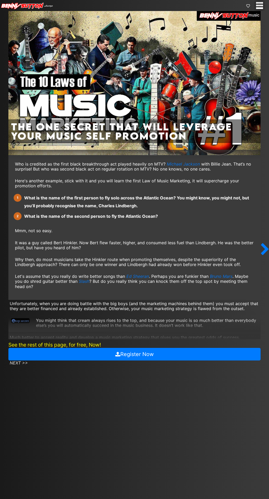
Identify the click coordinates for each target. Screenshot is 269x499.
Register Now (137, 354)
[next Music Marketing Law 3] (265, 249)
